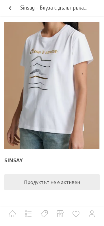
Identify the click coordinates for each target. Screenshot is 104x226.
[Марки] (44, 213)
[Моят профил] (91, 213)
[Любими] (76, 213)
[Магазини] (60, 213)
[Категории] (28, 213)
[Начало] (12, 213)
